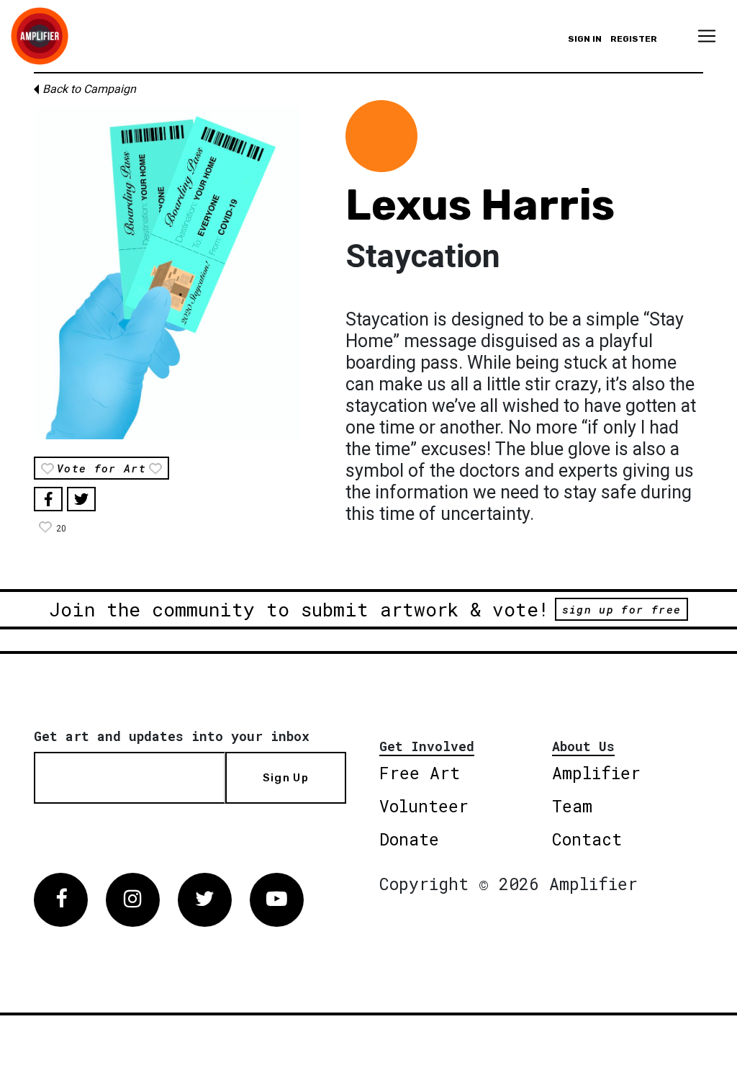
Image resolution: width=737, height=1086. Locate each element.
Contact (587, 839)
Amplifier (596, 773)
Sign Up (286, 777)
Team (572, 806)
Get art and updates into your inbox (171, 736)
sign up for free (621, 609)
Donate (409, 839)
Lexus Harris (480, 204)
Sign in (585, 39)
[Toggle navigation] (706, 36)
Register (633, 39)
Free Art (419, 773)
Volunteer (424, 806)
